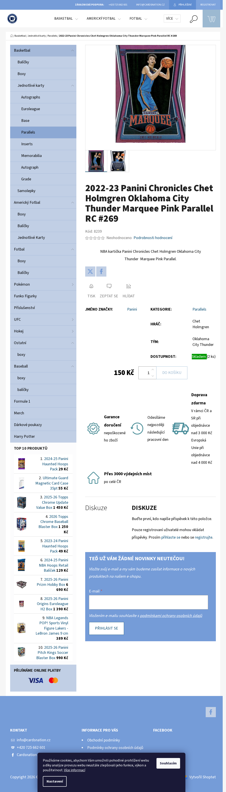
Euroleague (30, 109)
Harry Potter (24, 436)
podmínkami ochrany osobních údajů (171, 616)
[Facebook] (101, 271)
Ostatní (20, 343)
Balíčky (23, 62)
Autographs (30, 97)
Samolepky (26, 191)
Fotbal (19, 249)
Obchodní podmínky (103, 740)
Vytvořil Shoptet (202, 777)
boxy (21, 354)
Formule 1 (22, 401)
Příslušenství (24, 308)
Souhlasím (168, 763)
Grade (26, 179)
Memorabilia (31, 155)
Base (25, 120)
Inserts (27, 144)
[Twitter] (90, 271)
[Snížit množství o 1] (153, 376)
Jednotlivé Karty (31, 237)
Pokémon (22, 284)
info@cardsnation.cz (34, 740)
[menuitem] (66, 18)
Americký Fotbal (27, 202)
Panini (132, 309)
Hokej (18, 331)
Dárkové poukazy (28, 425)
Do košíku (171, 372)
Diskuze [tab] (96, 508)
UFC (17, 319)
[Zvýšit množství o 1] (153, 370)
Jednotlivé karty (30, 85)
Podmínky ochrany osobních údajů (115, 748)
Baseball (21, 366)
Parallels (28, 132)
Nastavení (55, 781)
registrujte (203, 537)
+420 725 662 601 (31, 747)
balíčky (22, 389)
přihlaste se (170, 537)
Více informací (74, 770)
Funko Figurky (25, 296)
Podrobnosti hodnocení (153, 238)
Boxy (21, 74)
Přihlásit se (106, 628)
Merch (19, 413)
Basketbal (22, 50)
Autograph (29, 167)
